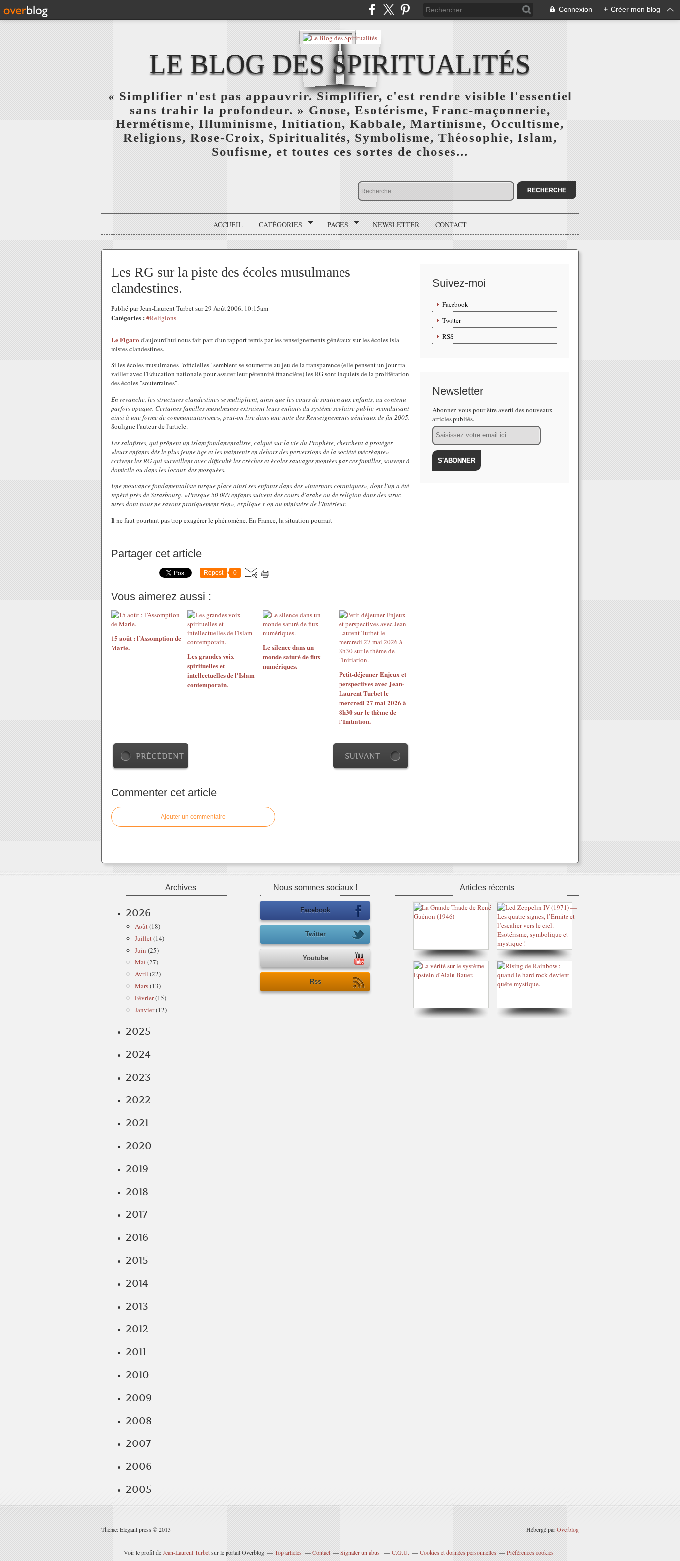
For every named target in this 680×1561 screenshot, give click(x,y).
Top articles (288, 1552)
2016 (137, 1237)
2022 (138, 1100)
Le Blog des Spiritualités (340, 64)
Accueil (228, 224)
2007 (138, 1443)
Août (141, 926)
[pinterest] (405, 9)
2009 (139, 1398)
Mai (140, 962)
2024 (138, 1054)
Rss (315, 981)
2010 (137, 1375)
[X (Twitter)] (388, 9)
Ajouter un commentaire (193, 816)
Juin (140, 950)
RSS (447, 336)
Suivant (362, 756)
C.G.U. (400, 1552)
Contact (451, 224)
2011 (136, 1352)
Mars (141, 985)
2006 (139, 1466)
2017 (136, 1214)
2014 (137, 1283)
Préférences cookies (530, 1552)
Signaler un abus (360, 1552)
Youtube (315, 957)
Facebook (455, 304)
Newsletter (396, 224)
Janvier (144, 1009)
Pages (334, 225)
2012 (137, 1329)
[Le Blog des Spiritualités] (340, 37)
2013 (137, 1306)
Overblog (568, 1529)
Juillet (143, 938)
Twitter (451, 320)
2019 (137, 1169)
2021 (137, 1123)
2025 (138, 1031)
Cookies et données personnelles (458, 1552)
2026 (138, 913)
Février (144, 997)
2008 (139, 1421)
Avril (141, 973)
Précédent (160, 756)
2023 (138, 1077)
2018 (137, 1192)
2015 (137, 1260)
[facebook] (372, 9)
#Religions (161, 317)
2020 (139, 1146)
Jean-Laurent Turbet (186, 1552)
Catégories (277, 225)
